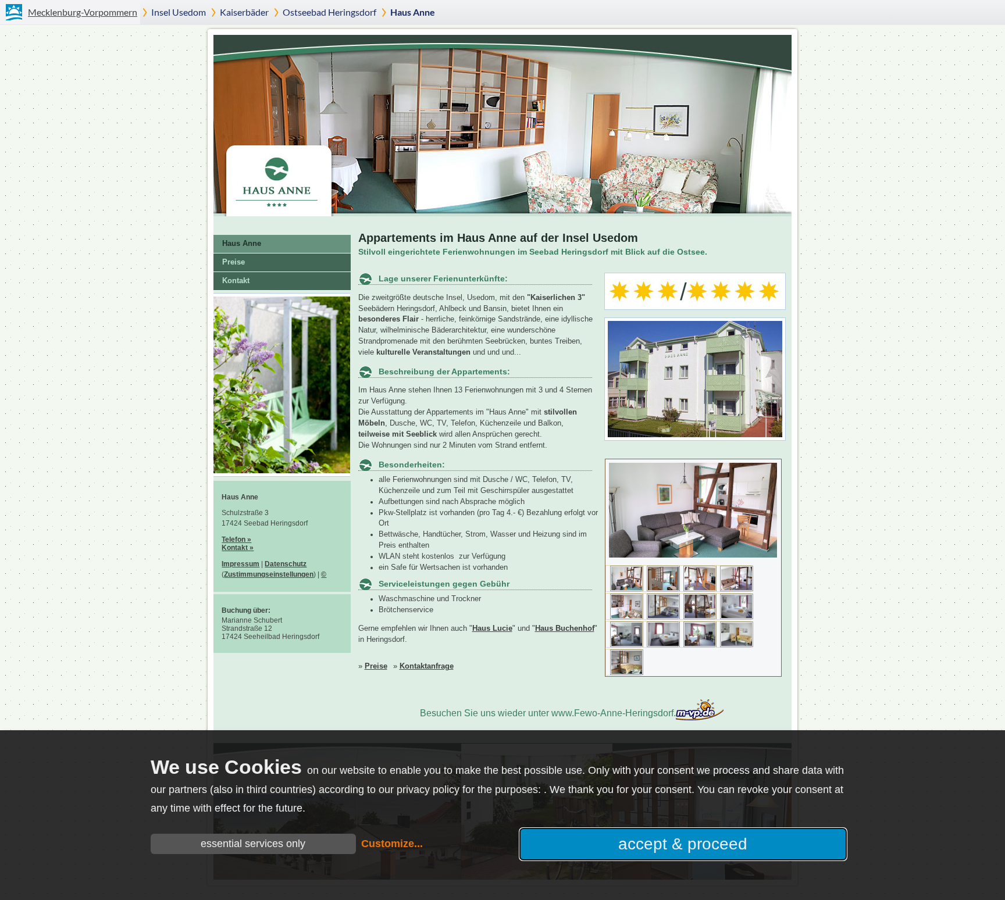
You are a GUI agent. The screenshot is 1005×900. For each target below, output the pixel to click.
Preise (376, 666)
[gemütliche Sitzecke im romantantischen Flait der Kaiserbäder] (281, 477)
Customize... (392, 843)
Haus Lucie (492, 628)
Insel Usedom (178, 11)
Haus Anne (412, 11)
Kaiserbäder (244, 11)
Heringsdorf (329, 11)
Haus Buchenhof (564, 628)
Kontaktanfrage (427, 666)
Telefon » (236, 539)
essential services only (253, 843)
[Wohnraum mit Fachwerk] (700, 589)
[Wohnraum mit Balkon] (663, 589)
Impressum (240, 564)
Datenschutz (286, 564)
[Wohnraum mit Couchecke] (626, 617)
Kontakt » (238, 548)
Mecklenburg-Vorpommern (82, 11)
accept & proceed (682, 844)
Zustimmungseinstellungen (268, 574)
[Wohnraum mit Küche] (736, 589)
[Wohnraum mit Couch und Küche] (626, 589)
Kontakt (236, 281)
